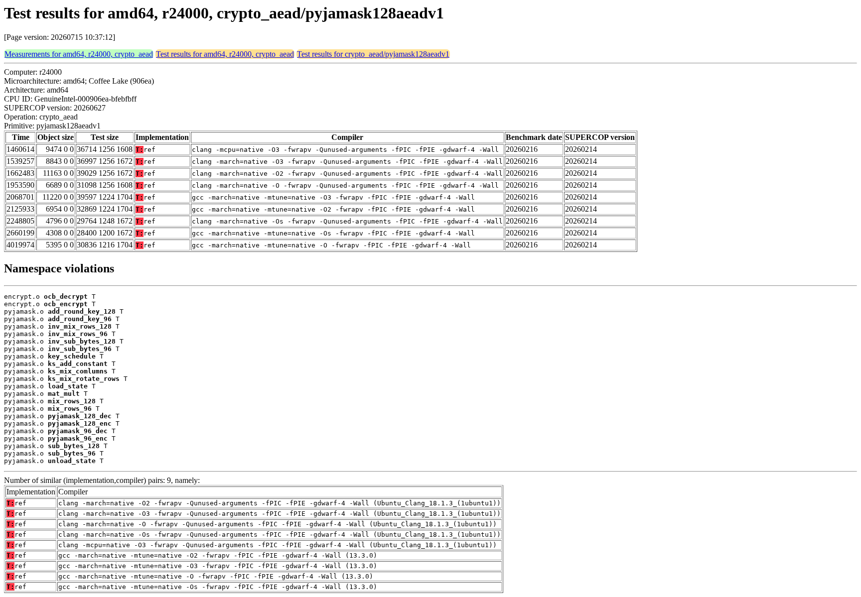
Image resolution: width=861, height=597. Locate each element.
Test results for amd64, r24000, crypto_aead (225, 54)
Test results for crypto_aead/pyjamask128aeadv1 (373, 54)
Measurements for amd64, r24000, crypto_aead (78, 54)
